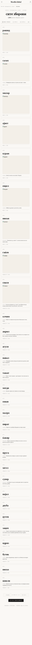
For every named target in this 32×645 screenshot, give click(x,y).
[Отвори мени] (1, 2)
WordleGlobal (16, 2)
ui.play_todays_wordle (16, 600)
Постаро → (24, 595)
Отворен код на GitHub (22, 605)
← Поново (7, 595)
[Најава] (30, 2)
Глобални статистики (9, 605)
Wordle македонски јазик (7, 6)
